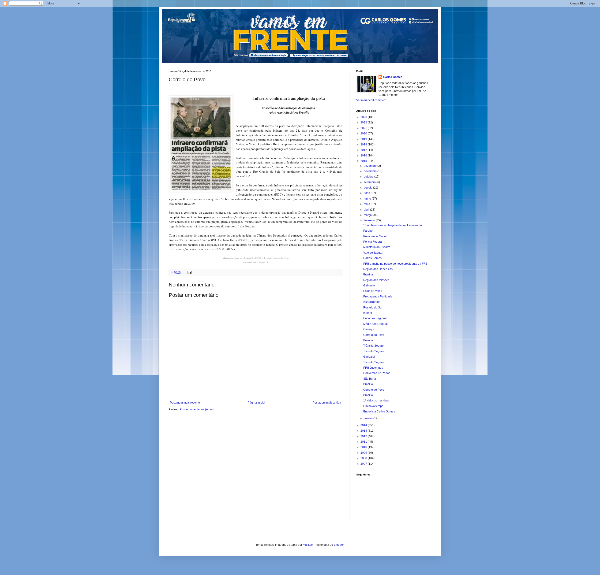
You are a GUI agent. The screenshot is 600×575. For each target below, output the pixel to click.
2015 (364, 161)
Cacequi (368, 329)
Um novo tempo (373, 406)
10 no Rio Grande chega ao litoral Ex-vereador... (394, 225)
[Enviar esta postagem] (189, 272)
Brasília (368, 274)
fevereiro (370, 220)
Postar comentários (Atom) (197, 409)
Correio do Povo (373, 335)
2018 (364, 144)
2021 (364, 128)
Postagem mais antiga (327, 402)
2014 (364, 425)
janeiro (368, 418)
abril (367, 209)
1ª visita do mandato (376, 400)
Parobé (368, 230)
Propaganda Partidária (377, 296)
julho (367, 193)
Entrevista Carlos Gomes (379, 411)
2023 (364, 117)
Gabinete (369, 285)
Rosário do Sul (372, 307)
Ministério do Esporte (376, 247)
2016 (364, 155)
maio (367, 204)
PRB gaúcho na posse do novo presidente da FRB (395, 263)
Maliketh (308, 544)
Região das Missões (376, 280)
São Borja (369, 378)
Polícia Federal (372, 241)
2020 (364, 133)
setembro (370, 182)
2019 (364, 139)
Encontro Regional (375, 318)
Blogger (339, 544)
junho (368, 198)
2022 (364, 122)
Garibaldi (369, 356)
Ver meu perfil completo (371, 100)
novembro (370, 171)
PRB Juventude (373, 367)
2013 (364, 430)
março (368, 215)
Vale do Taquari (373, 252)
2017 (364, 150)
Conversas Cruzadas (376, 373)
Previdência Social (375, 236)
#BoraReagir (371, 302)
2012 (364, 436)
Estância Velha (372, 291)
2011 (364, 441)
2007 (364, 463)
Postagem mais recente (185, 402)
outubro (369, 176)
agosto (368, 187)
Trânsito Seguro (373, 345)
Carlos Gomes (392, 77)
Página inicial (256, 402)
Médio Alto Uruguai (375, 324)
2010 (364, 447)
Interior (367, 313)
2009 (364, 452)
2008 (364, 458)
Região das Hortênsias (378, 269)
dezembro (370, 165)
